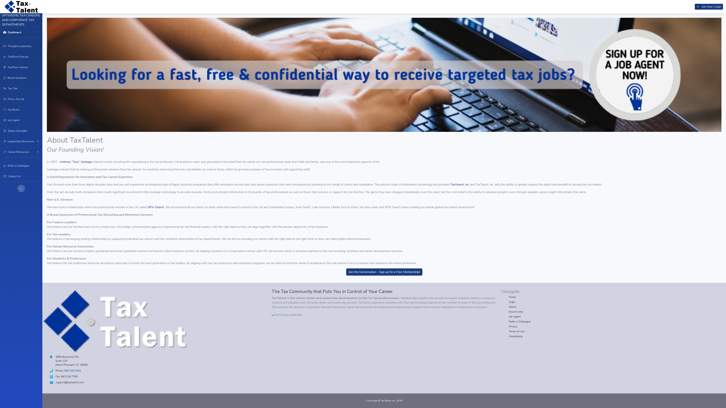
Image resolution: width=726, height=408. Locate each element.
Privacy (513, 326)
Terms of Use (517, 331)
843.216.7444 (72, 370)
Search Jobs (516, 312)
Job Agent (515, 316)
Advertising (515, 336)
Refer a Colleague (520, 321)
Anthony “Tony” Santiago (76, 162)
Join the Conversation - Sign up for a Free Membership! (384, 272)
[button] (709, 7)
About (512, 307)
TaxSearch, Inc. (460, 184)
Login (512, 302)
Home (512, 297)
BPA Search (156, 207)
